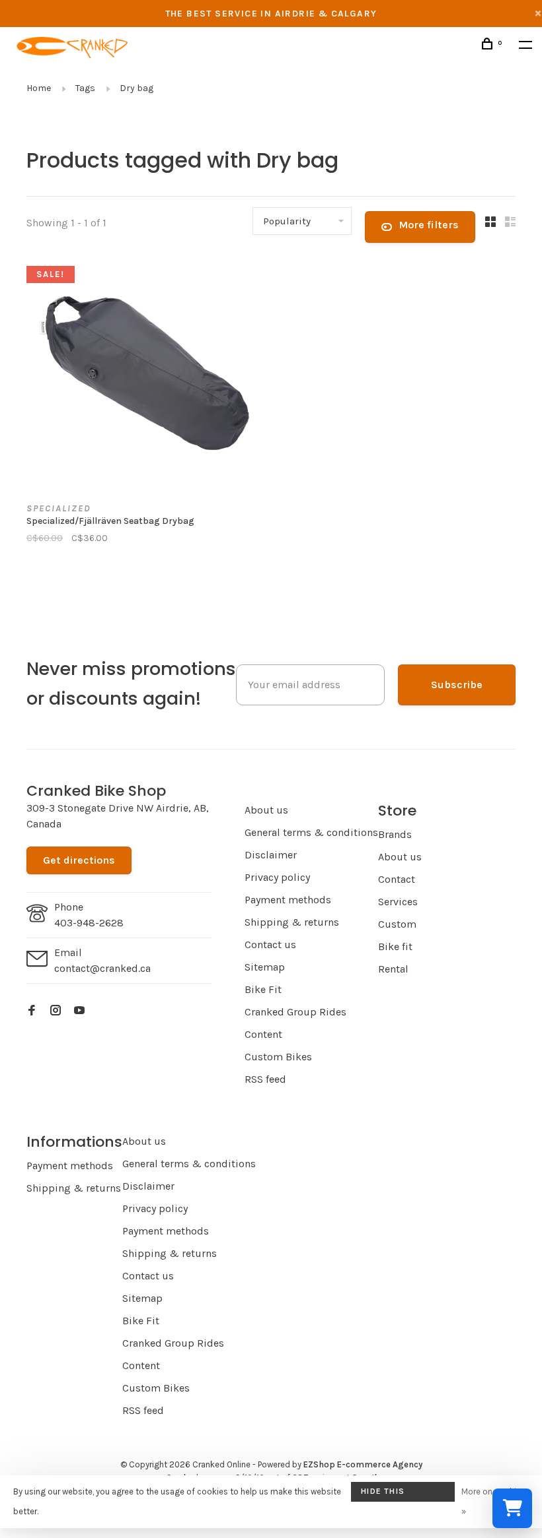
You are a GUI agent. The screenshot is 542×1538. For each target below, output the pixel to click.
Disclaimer (271, 855)
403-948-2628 (89, 922)
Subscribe (457, 684)
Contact (396, 879)
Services (398, 901)
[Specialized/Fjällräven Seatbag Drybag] (143, 375)
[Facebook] (31, 1011)
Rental (393, 969)
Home (38, 88)
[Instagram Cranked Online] (55, 1011)
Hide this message (383, 1494)
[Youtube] (79, 1011)
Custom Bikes (278, 1056)
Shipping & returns (292, 922)
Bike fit (395, 946)
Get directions (79, 860)
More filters (429, 224)
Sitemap (265, 967)
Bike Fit (263, 989)
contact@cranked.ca (102, 968)
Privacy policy (277, 877)
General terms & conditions (311, 832)
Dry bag (136, 88)
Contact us (270, 944)
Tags (85, 88)
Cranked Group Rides (295, 1012)
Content (263, 1034)
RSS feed (265, 1079)
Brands (395, 834)
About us (266, 810)
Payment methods (288, 899)
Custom (397, 924)
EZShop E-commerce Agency (362, 1464)
